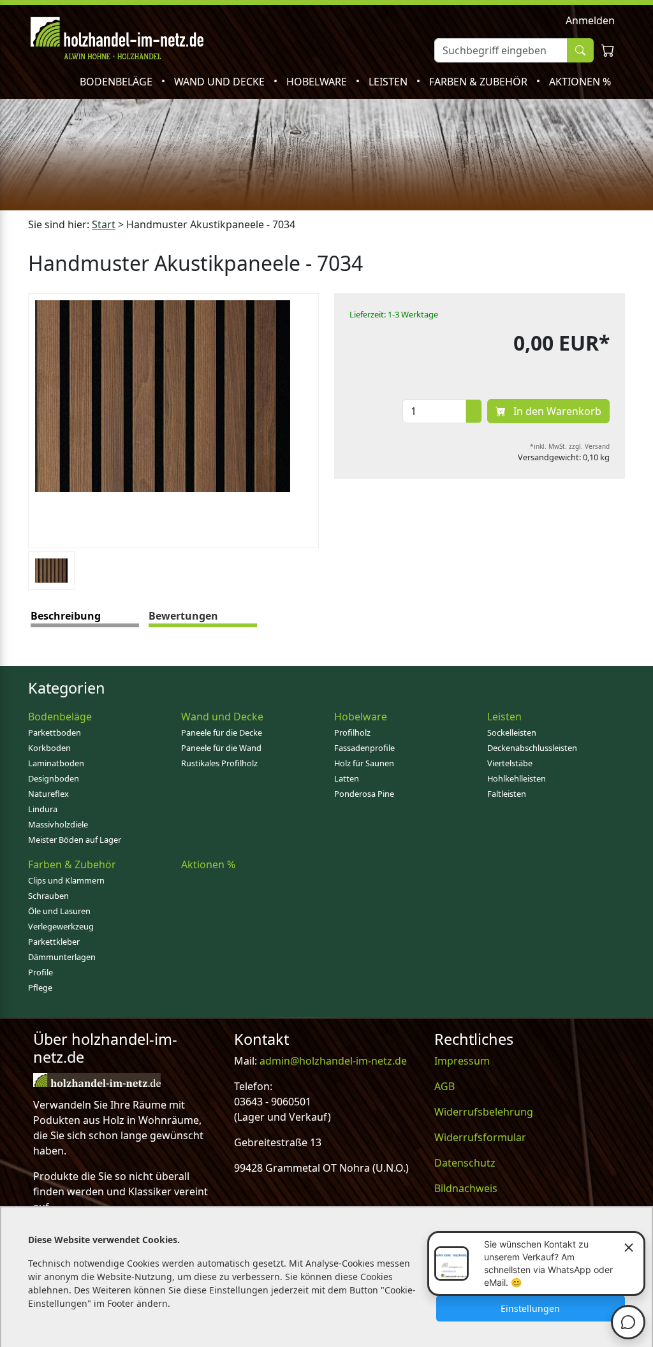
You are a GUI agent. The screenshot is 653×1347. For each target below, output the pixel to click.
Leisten (389, 82)
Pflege (40, 987)
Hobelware (317, 82)
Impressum (462, 1061)
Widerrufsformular (480, 1137)
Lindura (42, 809)
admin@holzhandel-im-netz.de (333, 1061)
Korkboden (49, 748)
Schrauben (48, 895)
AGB (444, 1086)
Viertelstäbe (509, 763)
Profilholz (352, 732)
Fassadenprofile (364, 748)
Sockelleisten (511, 732)
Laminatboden (56, 763)
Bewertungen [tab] (183, 616)
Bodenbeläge (117, 82)
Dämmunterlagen (62, 957)
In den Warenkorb (556, 411)
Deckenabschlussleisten (532, 748)
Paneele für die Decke (221, 732)
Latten (346, 778)
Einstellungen (530, 1308)
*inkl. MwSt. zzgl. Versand (570, 446)
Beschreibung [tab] (66, 616)
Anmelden (590, 20)
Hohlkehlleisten (516, 778)
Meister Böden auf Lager (74, 839)
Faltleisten (506, 793)
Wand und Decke (220, 82)
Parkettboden (54, 732)
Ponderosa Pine (364, 793)
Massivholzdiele (58, 824)
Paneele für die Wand (221, 748)
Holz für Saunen (364, 763)
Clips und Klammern (66, 880)
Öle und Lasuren (59, 911)
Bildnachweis (465, 1188)
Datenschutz (464, 1163)
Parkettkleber (54, 941)
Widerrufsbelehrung (483, 1112)
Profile (40, 972)
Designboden (53, 778)
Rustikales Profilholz (219, 763)
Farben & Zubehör (479, 82)
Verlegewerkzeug (61, 926)
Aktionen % (580, 82)
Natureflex (48, 793)
